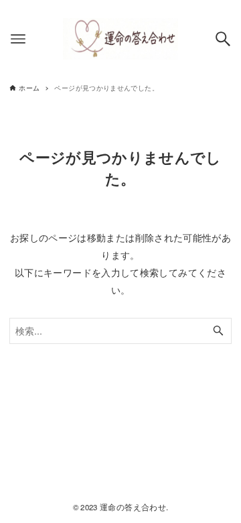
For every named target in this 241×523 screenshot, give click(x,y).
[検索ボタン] (223, 38)
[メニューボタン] (18, 38)
